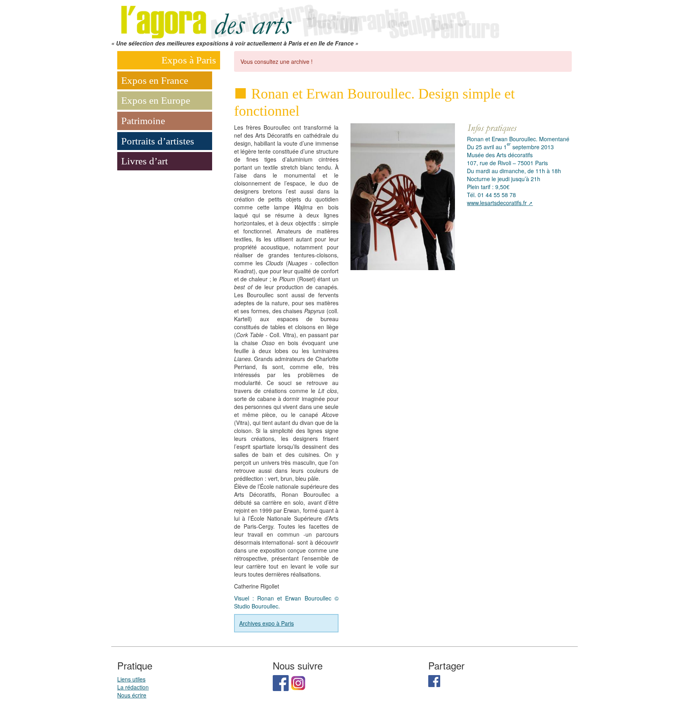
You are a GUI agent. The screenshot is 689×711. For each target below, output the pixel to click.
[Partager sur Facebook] (434, 680)
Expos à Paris (188, 60)
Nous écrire (131, 695)
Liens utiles (131, 679)
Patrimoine (143, 120)
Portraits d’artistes (157, 141)
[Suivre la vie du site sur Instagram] (298, 682)
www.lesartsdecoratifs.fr (497, 203)
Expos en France (154, 80)
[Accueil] (308, 19)
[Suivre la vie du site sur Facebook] (281, 682)
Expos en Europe (155, 100)
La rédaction (133, 687)
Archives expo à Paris (266, 623)
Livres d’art (144, 161)
